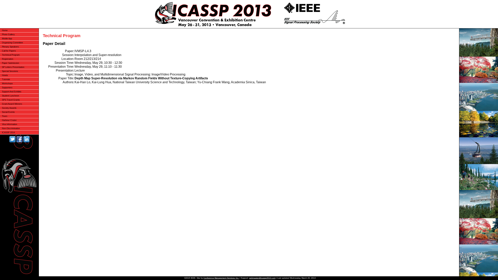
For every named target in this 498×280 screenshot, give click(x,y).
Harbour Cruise (9, 120)
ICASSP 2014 (8, 132)
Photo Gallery (8, 34)
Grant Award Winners (12, 104)
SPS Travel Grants (11, 100)
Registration (7, 59)
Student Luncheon (10, 95)
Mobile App (7, 38)
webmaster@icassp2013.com (262, 278)
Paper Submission (10, 63)
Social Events (8, 112)
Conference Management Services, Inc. (221, 278)
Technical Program (11, 55)
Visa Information (9, 124)
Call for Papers (9, 51)
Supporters (7, 87)
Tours (4, 116)
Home (5, 30)
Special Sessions (10, 71)
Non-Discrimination (11, 128)
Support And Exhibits (11, 91)
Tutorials (6, 79)
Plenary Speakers (10, 47)
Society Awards (9, 108)
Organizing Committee (12, 42)
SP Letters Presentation (13, 67)
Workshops (7, 83)
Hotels (5, 75)
